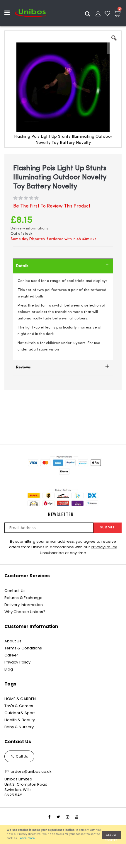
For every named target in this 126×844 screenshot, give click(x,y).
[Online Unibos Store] (30, 13)
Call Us (21, 756)
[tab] (63, 265)
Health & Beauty (19, 720)
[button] (114, 42)
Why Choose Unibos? (24, 612)
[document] (64, 834)
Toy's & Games (18, 706)
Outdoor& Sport (19, 713)
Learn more (26, 838)
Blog (8, 669)
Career (11, 655)
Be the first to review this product (51, 206)
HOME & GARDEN (20, 699)
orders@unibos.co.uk (31, 771)
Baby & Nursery (19, 727)
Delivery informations (29, 228)
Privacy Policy (104, 547)
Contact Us (14, 590)
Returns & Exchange (23, 597)
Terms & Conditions (23, 648)
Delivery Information (23, 605)
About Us (13, 641)
